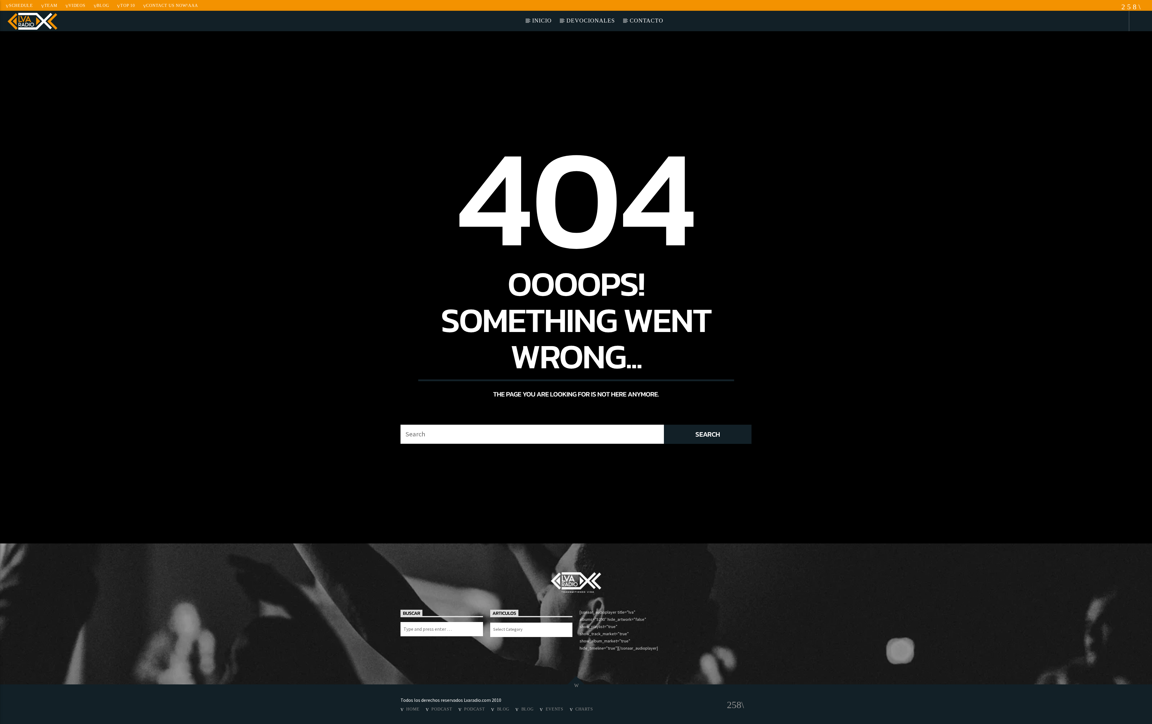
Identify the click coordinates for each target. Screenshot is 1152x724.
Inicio (542, 20)
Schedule (21, 5)
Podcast (441, 709)
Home (412, 709)
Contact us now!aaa (172, 5)
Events (554, 709)
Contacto (646, 20)
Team (50, 5)
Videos (76, 5)
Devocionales (590, 20)
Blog (103, 5)
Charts (584, 709)
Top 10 (127, 5)
